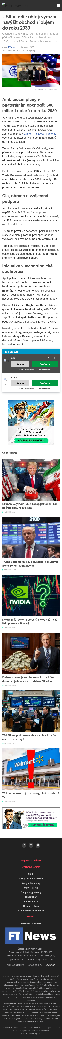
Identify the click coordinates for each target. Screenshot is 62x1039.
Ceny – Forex (31, 887)
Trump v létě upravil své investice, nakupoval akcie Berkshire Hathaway (30, 563)
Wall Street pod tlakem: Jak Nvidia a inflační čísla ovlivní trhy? (29, 737)
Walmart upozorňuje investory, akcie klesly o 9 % (30, 795)
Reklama (36, 923)
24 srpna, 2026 (10, 512)
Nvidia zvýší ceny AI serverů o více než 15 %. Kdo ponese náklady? (30, 621)
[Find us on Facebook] (24, 845)
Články (31, 874)
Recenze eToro (31, 906)
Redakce (25, 923)
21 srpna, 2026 (10, 801)
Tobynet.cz (49, 964)
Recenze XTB (31, 901)
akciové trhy (14, 50)
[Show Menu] (58, 5)
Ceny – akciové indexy (31, 878)
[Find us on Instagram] (31, 845)
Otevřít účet (45, 364)
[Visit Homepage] (15, 5)
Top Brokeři (31, 896)
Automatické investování (31, 910)
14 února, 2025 (27, 47)
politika (24, 50)
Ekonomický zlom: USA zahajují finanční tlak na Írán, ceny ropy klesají (29, 506)
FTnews (11, 47)
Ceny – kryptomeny (31, 892)
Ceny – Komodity (31, 883)
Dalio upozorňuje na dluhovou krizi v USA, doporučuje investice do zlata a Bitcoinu (28, 679)
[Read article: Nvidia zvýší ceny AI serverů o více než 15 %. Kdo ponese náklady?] (31, 595)
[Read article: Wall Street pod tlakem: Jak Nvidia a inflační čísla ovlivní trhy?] (31, 711)
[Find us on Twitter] (38, 845)
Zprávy (32, 50)
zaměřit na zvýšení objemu (40, 133)
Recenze (20, 364)
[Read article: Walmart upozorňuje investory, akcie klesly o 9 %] (31, 769)
